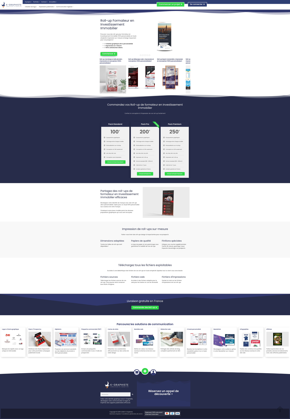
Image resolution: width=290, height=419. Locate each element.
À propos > (28, 2)
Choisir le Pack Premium (174, 174)
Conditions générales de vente (132, 414)
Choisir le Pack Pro (145, 174)
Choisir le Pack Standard (115, 162)
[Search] (132, 394)
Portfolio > (36, 2)
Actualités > (53, 2)
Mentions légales (115, 414)
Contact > (44, 2)
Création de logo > (31, 7)
